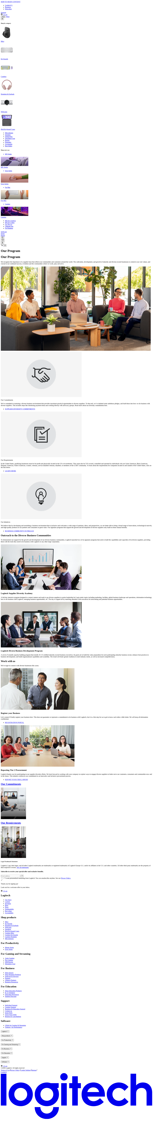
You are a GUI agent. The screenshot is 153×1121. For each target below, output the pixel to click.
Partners (7, 978)
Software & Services (12, 976)
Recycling (8, 911)
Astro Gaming (9, 958)
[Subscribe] (22, 876)
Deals (3, 234)
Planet (3, 235)
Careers (7, 902)
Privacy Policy (15, 1070)
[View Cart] (2, 245)
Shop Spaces (9, 973)
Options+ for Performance (13, 1027)
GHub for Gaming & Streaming (15, 1025)
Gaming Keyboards (11, 935)
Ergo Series (9, 949)
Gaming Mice (9, 933)
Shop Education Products (13, 991)
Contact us (8, 1011)
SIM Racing (9, 962)
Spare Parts (8, 1013)
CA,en (5, 15)
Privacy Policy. (66, 878)
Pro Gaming (9, 960)
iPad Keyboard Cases (12, 931)
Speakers (8, 929)
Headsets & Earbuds (11, 925)
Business (8, 7)
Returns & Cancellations (13, 1016)
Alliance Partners (10, 980)
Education (8, 9)
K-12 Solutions (10, 993)
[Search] (2, 238)
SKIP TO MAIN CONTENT (10, 2)
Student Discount (10, 996)
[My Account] (2, 243)
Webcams (8, 927)
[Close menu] (2, 19)
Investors (8, 903)
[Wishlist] (3, 240)
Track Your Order (11, 1015)
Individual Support (11, 1005)
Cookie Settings (25, 1070)
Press (6, 907)
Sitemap (34, 1070)
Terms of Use (5, 1070)
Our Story (8, 900)
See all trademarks (23, 867)
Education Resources (12, 994)
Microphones (9, 939)
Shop (3, 16)
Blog (6, 905)
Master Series (9, 947)
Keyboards (8, 924)
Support (3, 12)
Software (4, 232)
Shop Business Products (13, 974)
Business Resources (11, 982)
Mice (6, 922)
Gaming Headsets (11, 937)
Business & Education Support (15, 1009)
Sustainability (9, 909)
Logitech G (8, 5)
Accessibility (9, 913)
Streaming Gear (10, 964)
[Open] (5, 245)
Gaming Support (10, 1007)
